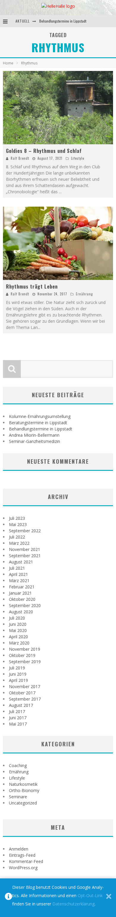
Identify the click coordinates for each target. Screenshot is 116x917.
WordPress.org (23, 867)
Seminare (18, 796)
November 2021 (24, 549)
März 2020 (19, 643)
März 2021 (19, 580)
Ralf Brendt (20, 158)
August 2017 (21, 705)
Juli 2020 (17, 618)
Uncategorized (23, 803)
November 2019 (24, 649)
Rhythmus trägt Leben (32, 286)
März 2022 (19, 543)
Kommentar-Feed (26, 861)
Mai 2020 (18, 630)
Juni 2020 (17, 624)
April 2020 (18, 636)
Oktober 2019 (22, 655)
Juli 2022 (17, 537)
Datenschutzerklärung (73, 904)
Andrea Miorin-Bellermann (34, 435)
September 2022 (25, 530)
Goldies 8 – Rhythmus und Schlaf (44, 150)
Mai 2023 (18, 524)
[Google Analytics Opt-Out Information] (8, 898)
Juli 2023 (17, 518)
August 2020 (21, 611)
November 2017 (24, 686)
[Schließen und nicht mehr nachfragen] (108, 898)
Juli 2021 (17, 568)
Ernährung (84, 294)
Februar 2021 (22, 587)
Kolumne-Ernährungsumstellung (39, 416)
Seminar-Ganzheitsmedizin (34, 441)
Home (8, 63)
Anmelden (18, 849)
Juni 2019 (17, 674)
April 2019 (18, 680)
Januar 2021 (20, 593)
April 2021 (18, 574)
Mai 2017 (18, 724)
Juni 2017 (17, 717)
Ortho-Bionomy (24, 790)
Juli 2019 (17, 668)
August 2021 (21, 562)
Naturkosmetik (23, 784)
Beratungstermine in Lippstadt (38, 422)
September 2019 (25, 661)
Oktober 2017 (22, 693)
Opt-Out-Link (90, 895)
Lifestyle (77, 158)
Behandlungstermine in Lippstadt (62, 20)
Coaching (18, 765)
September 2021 (25, 555)
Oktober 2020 (22, 599)
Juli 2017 (17, 711)
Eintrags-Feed (22, 855)
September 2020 (25, 605)
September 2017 (25, 699)
